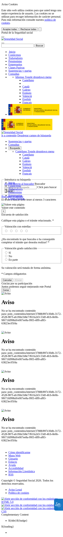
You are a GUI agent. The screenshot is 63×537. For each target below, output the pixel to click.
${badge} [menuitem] (17, 520)
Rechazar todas (28, 29)
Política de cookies (18, 492)
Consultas (13, 73)
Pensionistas (15, 61)
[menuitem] (35, 532)
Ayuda (12, 465)
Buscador (40, 183)
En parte (13, 259)
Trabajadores (15, 58)
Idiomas (33, 77)
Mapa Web (14, 455)
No (10, 256)
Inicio (11, 51)
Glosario (13, 458)
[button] (31, 206)
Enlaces (12, 461)
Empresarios (15, 64)
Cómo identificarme (19, 452)
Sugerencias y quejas (19, 70)
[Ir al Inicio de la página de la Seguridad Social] (12, 38)
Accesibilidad (15, 468)
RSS (10, 474)
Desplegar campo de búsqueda (34, 135)
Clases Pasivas (16, 67)
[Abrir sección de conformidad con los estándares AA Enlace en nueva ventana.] (31, 505)
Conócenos (14, 54)
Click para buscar (47, 187)
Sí (10, 252)
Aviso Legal (15, 489)
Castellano (34, 151)
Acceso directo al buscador (19, 183)
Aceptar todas (10, 29)
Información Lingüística (21, 471)
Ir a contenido (9, 135)
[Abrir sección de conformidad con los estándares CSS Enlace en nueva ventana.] (31, 511)
